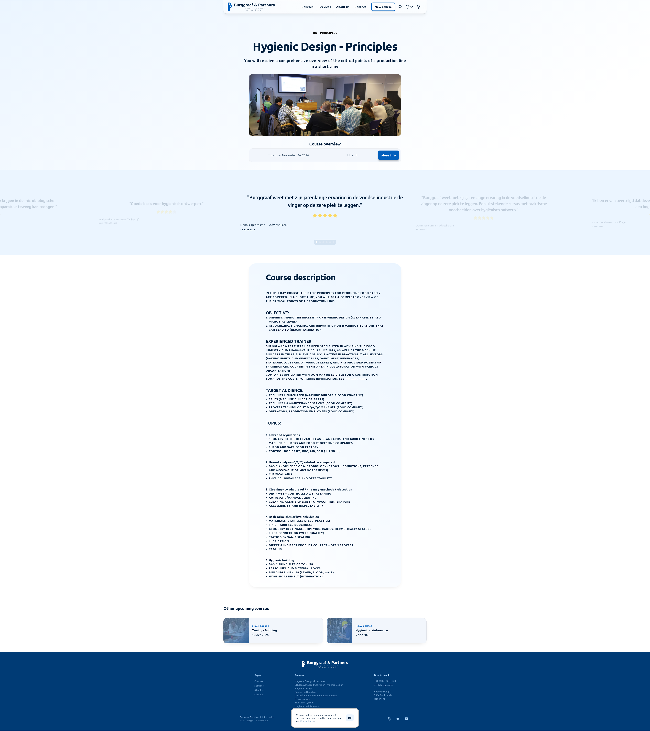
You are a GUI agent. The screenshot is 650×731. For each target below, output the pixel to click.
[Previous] (248, 212)
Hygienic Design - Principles (310, 681)
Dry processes (302, 699)
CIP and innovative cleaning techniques (316, 695)
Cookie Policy (307, 721)
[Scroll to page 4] (326, 242)
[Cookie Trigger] (389, 719)
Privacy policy (268, 717)
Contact (360, 7)
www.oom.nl (355, 378)
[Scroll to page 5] (330, 242)
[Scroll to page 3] (323, 242)
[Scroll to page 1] (316, 242)
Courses (307, 7)
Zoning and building (305, 691)
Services (325, 7)
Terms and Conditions (249, 717)
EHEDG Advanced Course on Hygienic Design (319, 684)
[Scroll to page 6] (334, 242)
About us (342, 7)
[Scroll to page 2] (320, 242)
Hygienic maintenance (307, 706)
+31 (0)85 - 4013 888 (385, 680)
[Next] (402, 212)
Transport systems (305, 702)
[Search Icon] (400, 6)
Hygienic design (303, 688)
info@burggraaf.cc (383, 685)
